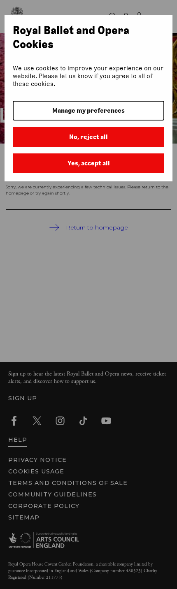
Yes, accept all (89, 163)
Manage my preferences (88, 110)
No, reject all (88, 137)
